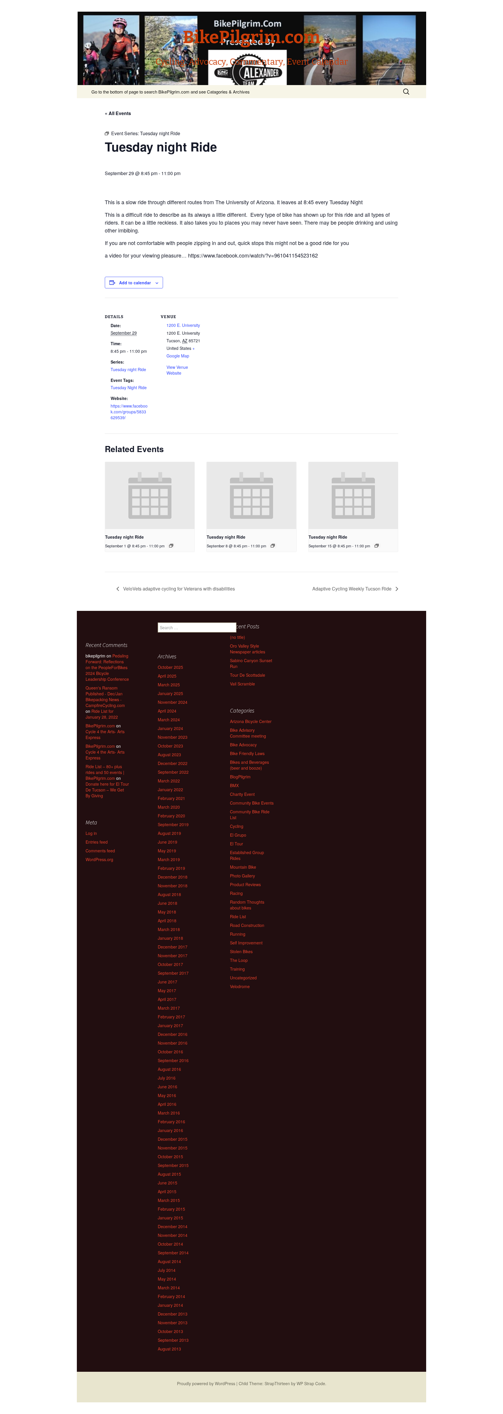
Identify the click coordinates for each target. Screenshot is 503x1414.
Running (237, 934)
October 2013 (170, 1331)
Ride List (238, 916)
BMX (234, 785)
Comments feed (100, 851)
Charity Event (242, 794)
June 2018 (167, 903)
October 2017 (170, 964)
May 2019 (167, 851)
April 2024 (167, 711)
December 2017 (172, 947)
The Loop (239, 960)
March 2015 (169, 1200)
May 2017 (167, 990)
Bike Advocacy (243, 744)
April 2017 (167, 999)
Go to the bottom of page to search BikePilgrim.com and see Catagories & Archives (170, 92)
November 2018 (172, 885)
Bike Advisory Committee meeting (248, 733)
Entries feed (97, 842)
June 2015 (167, 1183)
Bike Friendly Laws (247, 753)
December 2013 (172, 1314)
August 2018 (169, 894)
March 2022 (169, 781)
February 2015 (171, 1209)
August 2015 (169, 1174)
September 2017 (173, 973)
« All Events (118, 113)
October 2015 (170, 1156)
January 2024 (170, 728)
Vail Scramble (242, 684)
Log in (91, 833)
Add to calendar (135, 282)
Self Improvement (246, 943)
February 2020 (171, 816)
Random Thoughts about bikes (247, 905)
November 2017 (172, 955)
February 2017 (171, 1017)
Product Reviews (245, 884)
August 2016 (169, 1069)
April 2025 (167, 676)
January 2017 (170, 1025)
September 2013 (173, 1340)
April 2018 (167, 920)
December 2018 (172, 877)
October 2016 (170, 1052)
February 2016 (171, 1121)
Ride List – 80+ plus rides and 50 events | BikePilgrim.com (105, 772)
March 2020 (169, 807)
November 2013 (172, 1322)
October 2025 (170, 667)
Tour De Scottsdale (247, 675)
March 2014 (169, 1287)
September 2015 (173, 1165)
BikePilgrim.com (100, 726)
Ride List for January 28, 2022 (102, 714)
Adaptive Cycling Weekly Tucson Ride (352, 588)
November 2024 (172, 702)
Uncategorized (243, 978)
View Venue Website (177, 370)
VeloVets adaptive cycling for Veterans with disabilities (178, 588)
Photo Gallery (242, 876)
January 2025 (170, 693)
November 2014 (172, 1235)
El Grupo (238, 835)
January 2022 (170, 789)
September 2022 (173, 772)
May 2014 (167, 1279)
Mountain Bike (243, 867)
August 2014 (169, 1261)
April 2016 (167, 1104)
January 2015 (170, 1218)
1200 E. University (183, 325)
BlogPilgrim (240, 777)
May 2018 (167, 912)
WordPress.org (99, 859)
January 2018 (170, 938)
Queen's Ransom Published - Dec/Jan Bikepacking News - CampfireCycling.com (105, 696)
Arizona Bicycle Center (251, 721)
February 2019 (171, 868)
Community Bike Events (252, 803)
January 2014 (170, 1305)
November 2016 (172, 1043)
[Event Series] (171, 545)
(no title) (237, 637)
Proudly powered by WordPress (206, 1383)
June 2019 (167, 842)
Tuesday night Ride (128, 369)
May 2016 (167, 1095)
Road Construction (247, 925)
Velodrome (240, 986)
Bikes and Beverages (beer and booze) (249, 765)
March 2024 (169, 719)
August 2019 (169, 833)
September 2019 (173, 824)
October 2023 (170, 746)
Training (237, 969)
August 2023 (169, 754)
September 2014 (173, 1253)
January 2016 (170, 1130)
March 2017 (169, 1008)
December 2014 (172, 1226)
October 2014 (170, 1244)
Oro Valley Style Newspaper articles (247, 649)
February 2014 (171, 1296)
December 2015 (172, 1139)
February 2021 (171, 798)
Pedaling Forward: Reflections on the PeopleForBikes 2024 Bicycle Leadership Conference (107, 667)
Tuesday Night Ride (129, 387)
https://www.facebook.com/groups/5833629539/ (129, 411)
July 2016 (167, 1078)
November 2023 (172, 737)
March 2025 (169, 684)
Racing (236, 893)
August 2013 (169, 1349)
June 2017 (167, 982)
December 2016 (172, 1034)
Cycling (236, 826)
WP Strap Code (311, 1383)
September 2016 (173, 1060)
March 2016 (169, 1113)
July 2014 (167, 1270)
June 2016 (167, 1086)
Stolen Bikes (241, 951)
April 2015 (167, 1191)
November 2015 (172, 1148)
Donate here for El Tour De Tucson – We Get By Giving (107, 789)
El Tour (236, 844)
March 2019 (169, 859)
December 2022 (172, 763)
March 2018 (169, 929)
